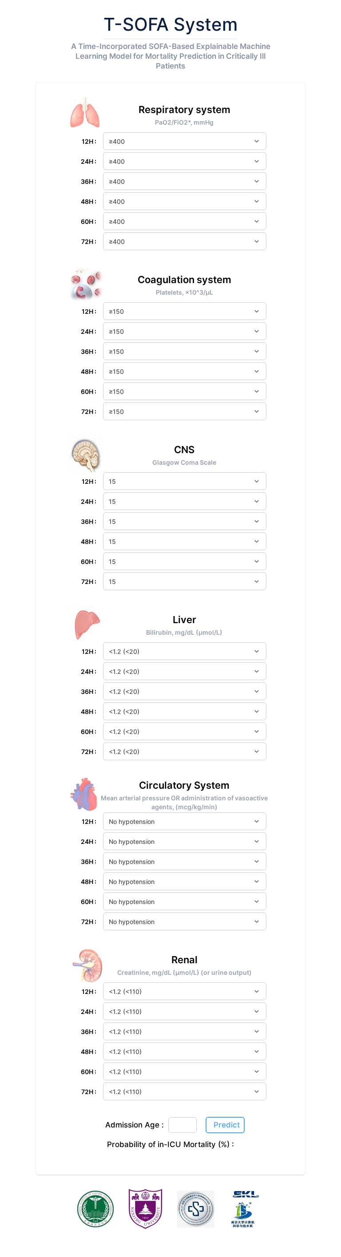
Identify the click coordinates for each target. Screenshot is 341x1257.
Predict (227, 1124)
